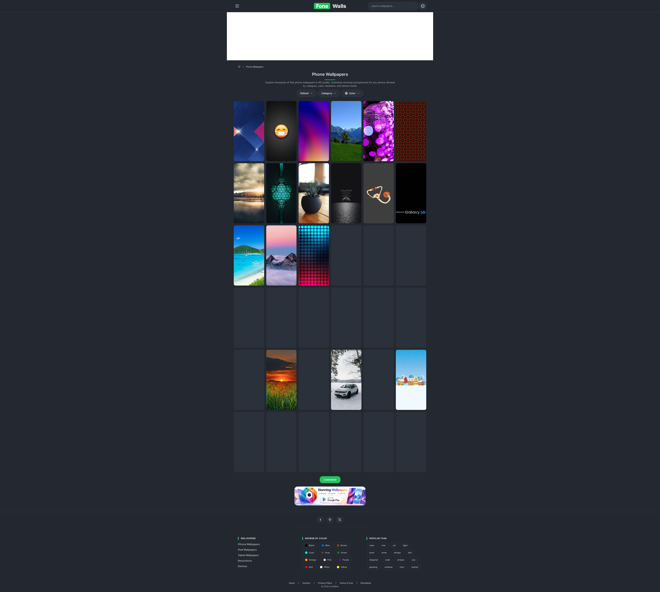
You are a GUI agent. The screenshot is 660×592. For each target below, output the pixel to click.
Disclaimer (366, 583)
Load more (330, 479)
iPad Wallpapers (247, 549)
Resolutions (245, 560)
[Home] (239, 66)
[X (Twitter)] (339, 519)
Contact (306, 583)
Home (292, 583)
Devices (242, 566)
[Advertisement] (330, 36)
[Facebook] (320, 519)
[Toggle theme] (422, 6)
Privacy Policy (325, 583)
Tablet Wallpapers (248, 555)
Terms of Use (346, 583)
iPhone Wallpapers (249, 544)
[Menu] (237, 6)
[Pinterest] (330, 519)
